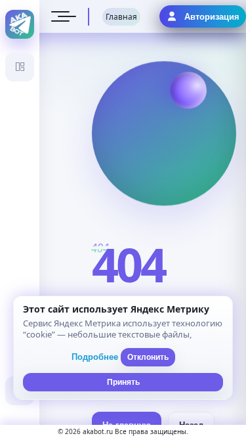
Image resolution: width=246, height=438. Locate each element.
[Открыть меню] (60, 16)
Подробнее (95, 357)
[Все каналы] (19, 67)
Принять (123, 382)
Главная (121, 16)
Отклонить (148, 357)
